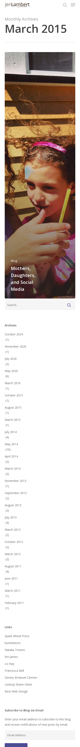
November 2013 (15, 481)
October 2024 (14, 334)
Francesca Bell (14, 671)
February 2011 (14, 603)
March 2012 (13, 554)
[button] (73, 5)
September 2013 (16, 493)
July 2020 (11, 359)
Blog (14, 261)
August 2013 (13, 505)
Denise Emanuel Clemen (21, 677)
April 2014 (11, 456)
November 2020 (15, 346)
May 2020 (11, 371)
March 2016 (13, 383)
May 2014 (11, 444)
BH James (11, 657)
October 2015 (14, 395)
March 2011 (13, 591)
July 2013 (11, 517)
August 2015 (13, 407)
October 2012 (14, 542)
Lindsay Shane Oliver (18, 684)
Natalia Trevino (15, 650)
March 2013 (13, 530)
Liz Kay (9, 664)
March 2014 (13, 468)
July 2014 (11, 432)
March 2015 (13, 420)
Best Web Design (16, 691)
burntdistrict (13, 643)
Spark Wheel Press (17, 636)
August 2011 (13, 566)
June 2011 (11, 578)
